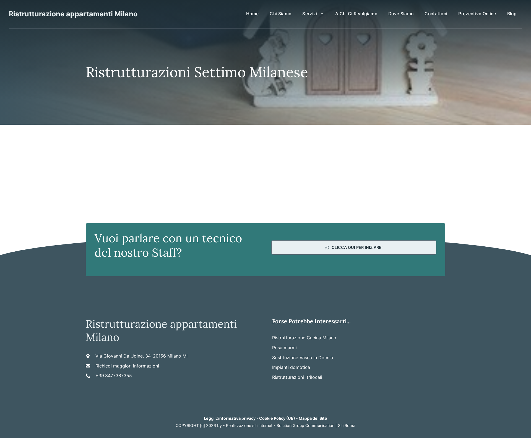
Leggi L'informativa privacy (230, 418)
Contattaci (436, 13)
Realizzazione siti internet (249, 425)
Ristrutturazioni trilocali (297, 377)
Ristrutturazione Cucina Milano (304, 337)
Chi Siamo (280, 13)
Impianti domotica (291, 367)
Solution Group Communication (305, 425)
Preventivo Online (477, 13)
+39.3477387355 (113, 375)
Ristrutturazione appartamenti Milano (73, 14)
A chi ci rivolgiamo (356, 13)
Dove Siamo (400, 13)
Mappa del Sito (313, 418)
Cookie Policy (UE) (277, 418)
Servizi (309, 13)
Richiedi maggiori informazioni (127, 366)
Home (252, 13)
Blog (512, 13)
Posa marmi (284, 347)
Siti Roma (346, 425)
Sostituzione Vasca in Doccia (302, 357)
